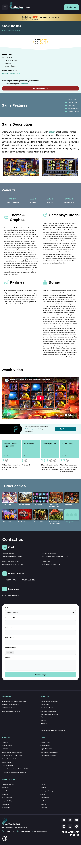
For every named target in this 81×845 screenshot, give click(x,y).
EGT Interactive (7, 797)
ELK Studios (6, 807)
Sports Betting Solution (48, 711)
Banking (43, 720)
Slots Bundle (44, 704)
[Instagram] (70, 826)
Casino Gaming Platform (10, 759)
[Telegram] (76, 826)
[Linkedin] (63, 826)
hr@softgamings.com (51, 564)
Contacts (5, 749)
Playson (43, 787)
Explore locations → (10, 595)
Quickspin (5, 804)
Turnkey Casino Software (10, 704)
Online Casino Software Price (12, 752)
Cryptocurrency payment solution (51, 717)
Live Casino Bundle (46, 708)
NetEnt (42, 784)
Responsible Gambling (48, 755)
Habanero (43, 807)
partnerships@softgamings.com (55, 556)
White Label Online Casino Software (14, 701)
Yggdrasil (5, 794)
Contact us (71, 7)
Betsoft (17, 31)
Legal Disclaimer (46, 749)
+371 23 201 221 (27, 580)
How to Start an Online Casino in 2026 (15, 769)
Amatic (42, 794)
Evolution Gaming (8, 784)
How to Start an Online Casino (12, 755)
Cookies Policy (45, 745)
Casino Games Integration (49, 701)
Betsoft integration (10, 73)
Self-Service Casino (8, 708)
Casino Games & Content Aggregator (52, 730)
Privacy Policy (45, 742)
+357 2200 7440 (9, 580)
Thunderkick (44, 797)
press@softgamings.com (12, 564)
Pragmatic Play (7, 801)
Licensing (43, 723)
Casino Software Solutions (11, 711)
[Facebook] (63, 820)
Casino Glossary (7, 765)
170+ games (8, 57)
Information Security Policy (49, 752)
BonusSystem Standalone (49, 714)
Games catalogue (8, 31)
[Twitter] (70, 820)
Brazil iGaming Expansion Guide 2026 (14, 772)
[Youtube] (76, 820)
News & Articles (7, 745)
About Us (5, 742)
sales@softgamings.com (12, 556)
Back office (44, 727)
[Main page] (17, 5)
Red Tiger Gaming (46, 791)
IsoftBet (43, 801)
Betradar (43, 804)
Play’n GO (5, 787)
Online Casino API (8, 762)
